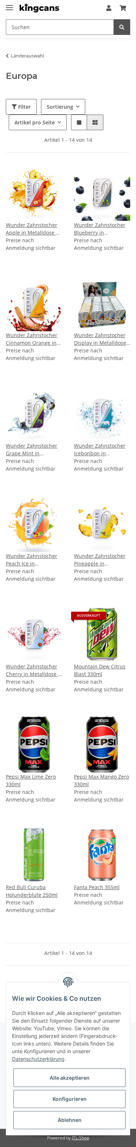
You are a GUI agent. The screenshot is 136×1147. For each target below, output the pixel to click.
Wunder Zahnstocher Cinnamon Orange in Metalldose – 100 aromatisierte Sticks (31, 339)
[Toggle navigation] (9, 4)
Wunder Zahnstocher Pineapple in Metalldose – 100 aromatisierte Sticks (99, 559)
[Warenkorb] (123, 8)
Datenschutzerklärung (38, 1059)
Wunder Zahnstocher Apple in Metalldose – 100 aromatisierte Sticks (32, 228)
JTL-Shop (80, 1138)
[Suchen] (122, 27)
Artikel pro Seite (35, 122)
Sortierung (60, 106)
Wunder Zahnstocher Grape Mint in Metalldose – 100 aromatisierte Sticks (31, 449)
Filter (24, 106)
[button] (108, 8)
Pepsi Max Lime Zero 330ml (31, 780)
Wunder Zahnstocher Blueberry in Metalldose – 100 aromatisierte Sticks (99, 228)
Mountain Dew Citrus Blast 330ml (99, 670)
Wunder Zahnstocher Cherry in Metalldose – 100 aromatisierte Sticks (33, 670)
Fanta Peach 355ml (97, 887)
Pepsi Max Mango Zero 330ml (101, 780)
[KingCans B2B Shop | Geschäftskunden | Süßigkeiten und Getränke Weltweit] (39, 8)
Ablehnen (70, 1120)
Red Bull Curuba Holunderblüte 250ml (32, 891)
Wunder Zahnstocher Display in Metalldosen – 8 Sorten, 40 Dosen (101, 339)
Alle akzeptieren (70, 1078)
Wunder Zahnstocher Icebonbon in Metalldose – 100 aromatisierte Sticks (99, 449)
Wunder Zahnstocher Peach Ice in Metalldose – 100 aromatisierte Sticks (31, 559)
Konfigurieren (70, 1099)
